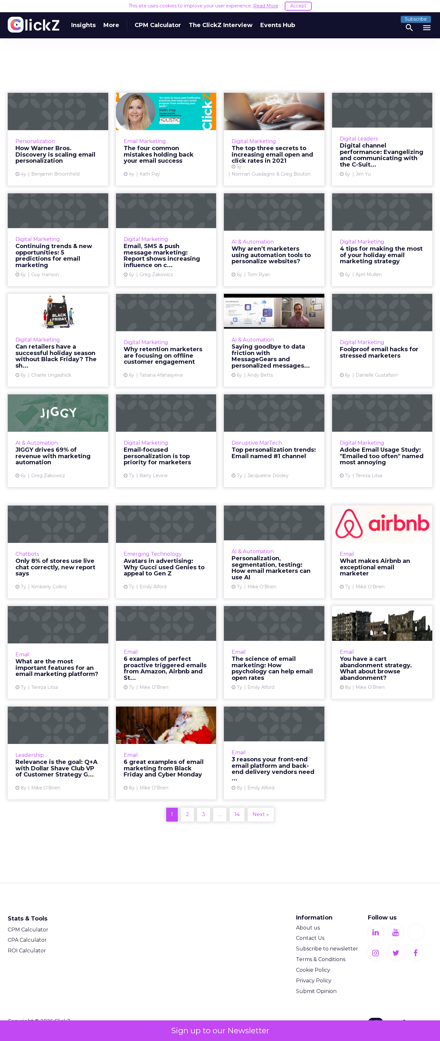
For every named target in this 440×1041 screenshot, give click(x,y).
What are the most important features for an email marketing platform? (58, 652)
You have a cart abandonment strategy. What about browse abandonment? (382, 652)
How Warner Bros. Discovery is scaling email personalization (58, 139)
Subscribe (416, 19)
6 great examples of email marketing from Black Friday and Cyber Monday (166, 753)
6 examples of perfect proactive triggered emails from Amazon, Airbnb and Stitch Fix (166, 652)
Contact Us (310, 938)
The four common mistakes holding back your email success (166, 139)
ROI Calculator (27, 951)
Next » (261, 814)
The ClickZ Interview (221, 25)
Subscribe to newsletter (327, 949)
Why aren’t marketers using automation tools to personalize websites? (274, 239)
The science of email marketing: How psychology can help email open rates (274, 652)
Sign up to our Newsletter (220, 1030)
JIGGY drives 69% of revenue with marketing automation (58, 440)
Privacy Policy (313, 981)
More (111, 25)
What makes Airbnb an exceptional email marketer (382, 552)
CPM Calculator (158, 25)
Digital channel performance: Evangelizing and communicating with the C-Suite (382, 139)
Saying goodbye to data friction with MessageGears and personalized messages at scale (274, 340)
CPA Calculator (27, 940)
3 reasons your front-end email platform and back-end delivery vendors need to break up (274, 753)
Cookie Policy (313, 970)
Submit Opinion (316, 991)
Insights (83, 25)
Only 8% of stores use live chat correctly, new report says (58, 552)
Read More (265, 6)
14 (237, 814)
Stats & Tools (27, 918)
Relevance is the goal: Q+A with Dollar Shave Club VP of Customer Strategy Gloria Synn (58, 753)
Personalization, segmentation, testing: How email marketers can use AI (274, 552)
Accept (298, 6)
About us (308, 928)
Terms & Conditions (320, 959)
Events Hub (277, 25)
